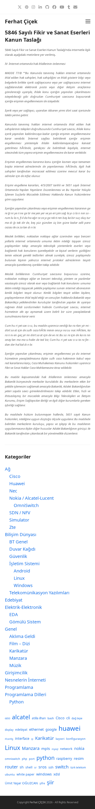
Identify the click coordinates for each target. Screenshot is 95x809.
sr (35, 767)
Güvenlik (18, 556)
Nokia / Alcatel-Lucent (31, 498)
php (24, 759)
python (45, 757)
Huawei (17, 484)
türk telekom (78, 767)
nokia (79, 748)
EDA (13, 614)
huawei (70, 728)
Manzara (18, 658)
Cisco (14, 476)
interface (22, 738)
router (11, 767)
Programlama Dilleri (25, 694)
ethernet (36, 729)
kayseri (60, 738)
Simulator (19, 520)
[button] (88, 21)
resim (79, 758)
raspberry (64, 758)
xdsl (56, 774)
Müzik (15, 665)
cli (68, 717)
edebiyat (21, 730)
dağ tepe (77, 718)
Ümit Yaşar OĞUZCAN (21, 783)
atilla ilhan (39, 718)
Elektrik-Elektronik (23, 607)
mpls (45, 748)
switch (62, 767)
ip (32, 738)
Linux (19, 578)
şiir (50, 782)
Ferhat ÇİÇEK (38, 802)
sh (22, 767)
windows (44, 774)
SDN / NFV (19, 513)
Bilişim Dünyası (20, 534)
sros (42, 767)
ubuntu (10, 774)
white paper (25, 774)
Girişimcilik (16, 673)
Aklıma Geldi (22, 636)
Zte (12, 527)
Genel (11, 629)
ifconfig (9, 738)
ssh (50, 767)
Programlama (19, 687)
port (32, 759)
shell (28, 767)
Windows (23, 585)
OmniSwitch (26, 505)
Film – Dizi (19, 644)
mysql (55, 749)
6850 (7, 718)
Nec (13, 491)
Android (22, 571)
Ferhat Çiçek (21, 21)
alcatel (21, 717)
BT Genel (18, 542)
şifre (42, 783)
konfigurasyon (76, 739)
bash (51, 718)
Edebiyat (13, 600)
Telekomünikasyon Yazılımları (39, 593)
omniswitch (12, 759)
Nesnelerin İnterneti (25, 680)
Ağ (7, 469)
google (51, 729)
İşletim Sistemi (24, 564)
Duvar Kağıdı (22, 549)
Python (16, 702)
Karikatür (18, 651)
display (9, 729)
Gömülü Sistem (25, 622)
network (66, 749)
